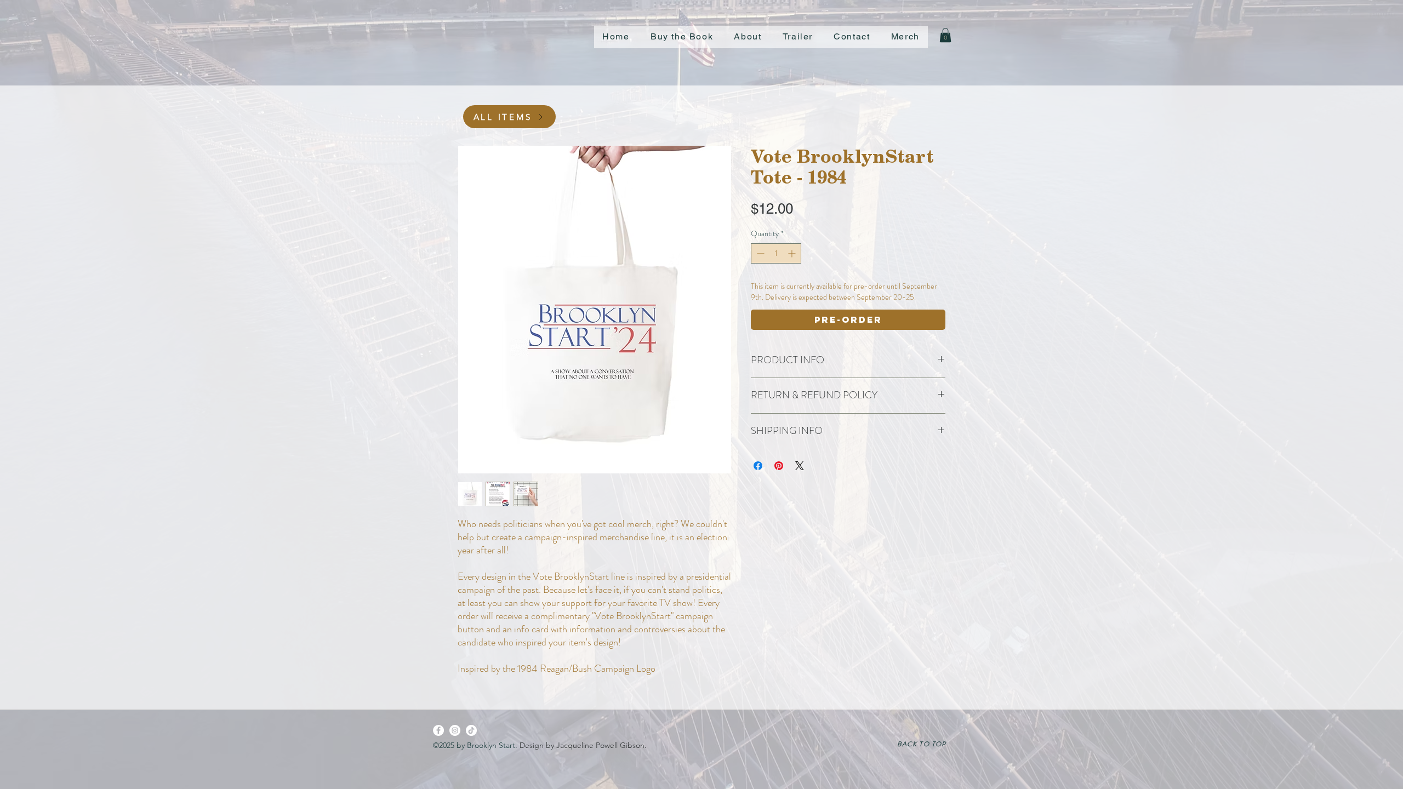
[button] (852, 37)
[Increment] (793, 253)
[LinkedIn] (471, 730)
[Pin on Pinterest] (778, 465)
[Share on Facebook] (758, 465)
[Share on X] (799, 465)
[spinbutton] (776, 253)
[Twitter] (454, 730)
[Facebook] (438, 730)
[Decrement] (759, 253)
